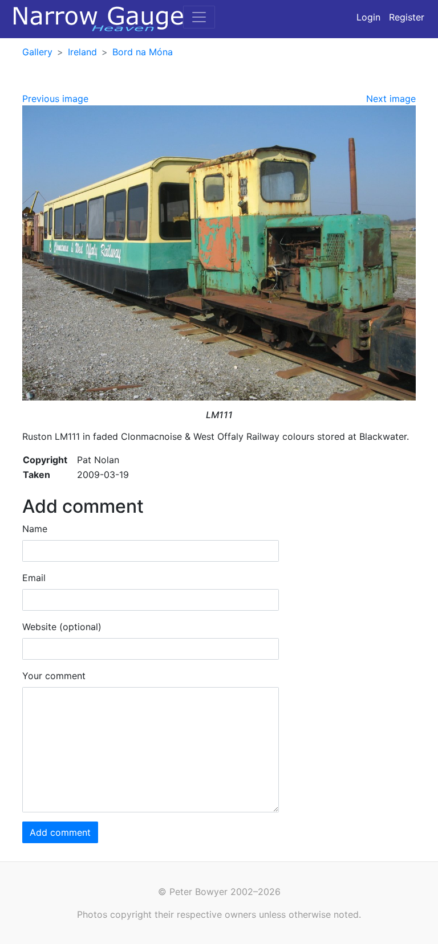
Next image (391, 98)
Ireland (82, 52)
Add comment (60, 832)
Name (34, 528)
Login (368, 17)
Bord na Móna (142, 52)
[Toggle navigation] (199, 17)
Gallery (37, 52)
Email (34, 577)
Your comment (54, 675)
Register (406, 17)
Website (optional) (62, 626)
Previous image (55, 98)
